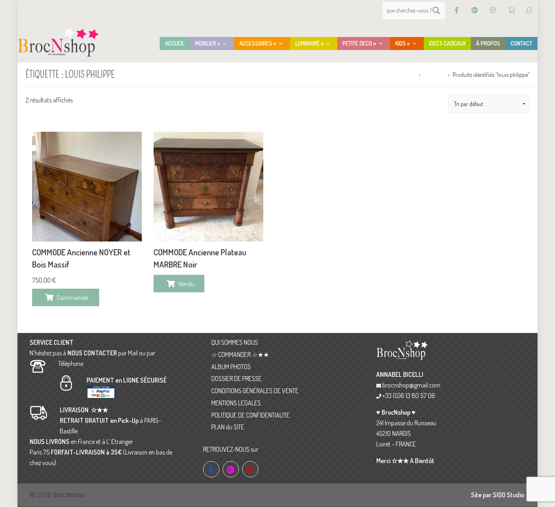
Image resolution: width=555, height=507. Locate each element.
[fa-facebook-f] (211, 469)
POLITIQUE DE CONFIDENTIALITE (250, 415)
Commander (73, 298)
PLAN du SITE (227, 427)
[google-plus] (231, 469)
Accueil (407, 74)
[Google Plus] (474, 10)
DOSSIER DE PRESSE (236, 378)
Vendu (186, 284)
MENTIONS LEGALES (236, 403)
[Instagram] (493, 10)
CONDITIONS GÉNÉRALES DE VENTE (255, 391)
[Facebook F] (457, 10)
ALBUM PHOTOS (231, 367)
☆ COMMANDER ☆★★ (240, 354)
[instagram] (250, 469)
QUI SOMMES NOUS (234, 342)
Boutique (434, 74)
